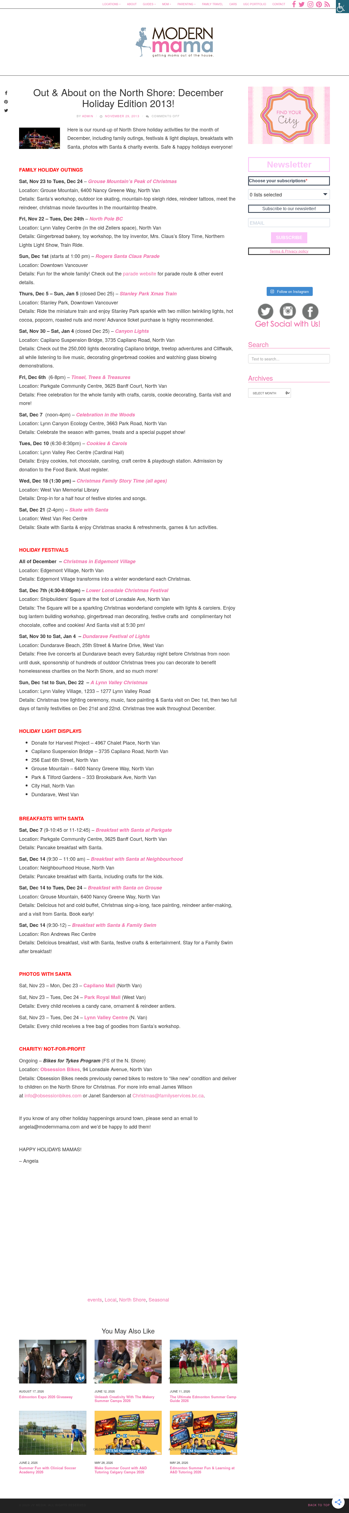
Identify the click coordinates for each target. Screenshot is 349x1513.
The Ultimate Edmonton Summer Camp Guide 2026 (203, 1399)
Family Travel (212, 4)
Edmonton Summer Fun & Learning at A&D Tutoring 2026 (202, 1470)
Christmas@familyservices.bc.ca (168, 1095)
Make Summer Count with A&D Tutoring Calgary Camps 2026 (121, 1470)
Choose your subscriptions (277, 180)
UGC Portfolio (254, 4)
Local (110, 1299)
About (132, 4)
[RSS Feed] (327, 4)
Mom (165, 4)
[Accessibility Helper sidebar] (342, 6)
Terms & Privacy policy (289, 251)
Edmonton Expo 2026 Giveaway (46, 1397)
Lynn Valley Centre (106, 1017)
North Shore (132, 1299)
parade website (139, 273)
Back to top (319, 1505)
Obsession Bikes (60, 1069)
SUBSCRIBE (289, 237)
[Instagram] (310, 4)
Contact (278, 4)
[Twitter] (302, 4)
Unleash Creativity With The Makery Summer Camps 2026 (124, 1399)
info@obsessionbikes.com (53, 1095)
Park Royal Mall (102, 997)
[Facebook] (294, 4)
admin (87, 116)
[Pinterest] (319, 4)
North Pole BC (106, 218)
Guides (148, 4)
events (95, 1299)
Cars (233, 4)
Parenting (185, 4)
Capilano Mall (99, 985)
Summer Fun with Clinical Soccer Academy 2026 (47, 1470)
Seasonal (159, 1299)
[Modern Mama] (175, 39)
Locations (110, 4)
